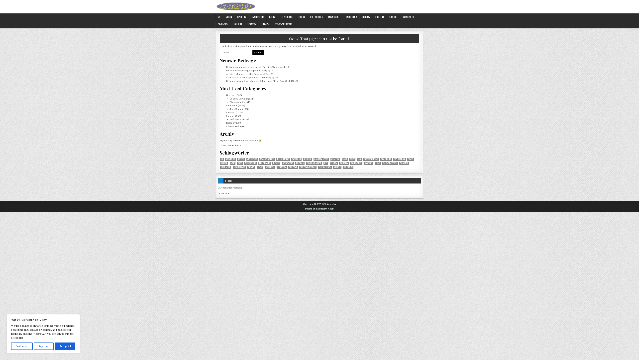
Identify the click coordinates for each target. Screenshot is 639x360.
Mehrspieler (250, 163)
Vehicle (337, 167)
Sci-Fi (377, 163)
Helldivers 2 (236, 119)
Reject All (43, 346)
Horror (301, 17)
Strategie (270, 167)
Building (307, 159)
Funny (410, 159)
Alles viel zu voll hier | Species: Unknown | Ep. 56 (252, 77)
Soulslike (237, 24)
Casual (272, 17)
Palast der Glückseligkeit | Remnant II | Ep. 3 (249, 70)
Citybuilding (287, 17)
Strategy (251, 24)
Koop (240, 163)
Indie (232, 163)
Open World (288, 163)
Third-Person (325, 167)
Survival (265, 24)
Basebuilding (258, 17)
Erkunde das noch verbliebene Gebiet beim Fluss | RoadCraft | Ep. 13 (262, 81)
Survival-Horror (308, 167)
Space (260, 167)
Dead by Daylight (238, 99)
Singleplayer (239, 167)
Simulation (223, 24)
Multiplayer (264, 163)
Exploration (399, 159)
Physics (300, 163)
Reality (333, 163)
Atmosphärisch (267, 159)
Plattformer (351, 17)
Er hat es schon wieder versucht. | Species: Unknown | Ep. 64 (258, 67)
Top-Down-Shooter (283, 24)
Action (229, 17)
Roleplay (366, 17)
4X (219, 17)
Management (334, 17)
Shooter (393, 17)
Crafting (335, 159)
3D (221, 159)
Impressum (224, 193)
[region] (43, 333)
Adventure (242, 17)
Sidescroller (409, 17)
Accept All (65, 346)
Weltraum (348, 167)
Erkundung (386, 159)
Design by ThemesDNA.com (319, 209)
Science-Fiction (390, 163)
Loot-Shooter (316, 17)
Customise (22, 346)
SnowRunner (236, 109)
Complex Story (321, 159)
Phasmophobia (237, 102)
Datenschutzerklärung (230, 187)
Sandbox (368, 163)
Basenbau (296, 159)
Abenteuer (230, 159)
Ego (359, 159)
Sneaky (251, 167)
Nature (276, 163)
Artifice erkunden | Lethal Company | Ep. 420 (249, 74)
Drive (352, 159)
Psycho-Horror (314, 163)
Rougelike (379, 17)
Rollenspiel (356, 163)
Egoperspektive (371, 159)
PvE (325, 163)
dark (344, 159)
